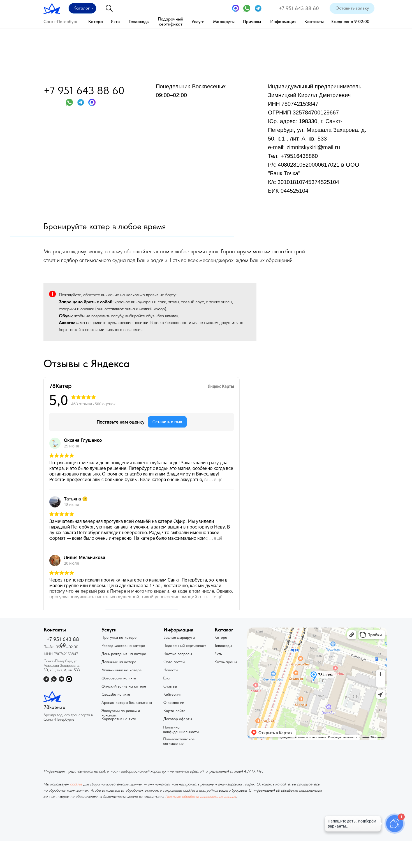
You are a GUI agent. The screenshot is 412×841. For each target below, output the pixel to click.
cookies (76, 784)
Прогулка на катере (118, 637)
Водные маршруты (179, 637)
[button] (352, 8)
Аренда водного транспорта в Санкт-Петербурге (68, 717)
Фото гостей (174, 662)
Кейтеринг (172, 694)
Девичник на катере (118, 662)
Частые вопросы (177, 653)
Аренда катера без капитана (126, 702)
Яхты (115, 21)
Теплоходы (139, 21)
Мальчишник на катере (121, 670)
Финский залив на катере (123, 686)
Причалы (252, 21)
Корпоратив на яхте (118, 718)
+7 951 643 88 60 (299, 8)
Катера (95, 21)
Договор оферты (177, 718)
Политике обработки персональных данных (200, 796)
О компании (173, 702)
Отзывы (170, 686)
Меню (220, 92)
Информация (283, 21)
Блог (167, 678)
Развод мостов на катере (123, 645)
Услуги (198, 21)
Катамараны (225, 662)
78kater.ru (54, 707)
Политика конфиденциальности (181, 729)
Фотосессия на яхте (118, 678)
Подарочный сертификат (170, 21)
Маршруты (224, 21)
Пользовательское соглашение (179, 741)
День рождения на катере (123, 653)
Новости (170, 670)
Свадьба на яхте (115, 694)
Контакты (314, 21)
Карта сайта (174, 710)
